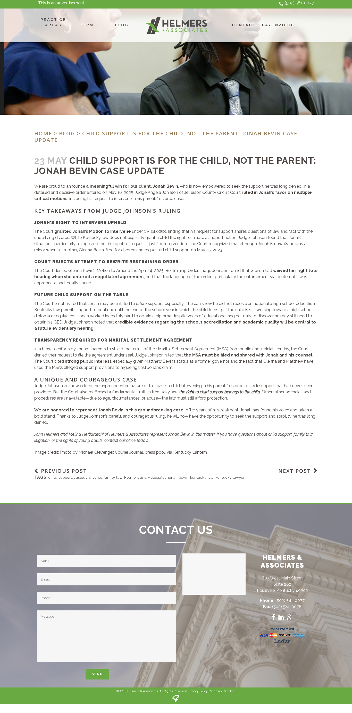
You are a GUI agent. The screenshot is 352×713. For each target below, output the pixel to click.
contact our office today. (126, 440)
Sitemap (216, 691)
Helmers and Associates (145, 477)
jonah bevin (178, 477)
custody (81, 477)
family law (113, 477)
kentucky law (202, 477)
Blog (67, 133)
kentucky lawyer (230, 477)
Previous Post (64, 470)
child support (60, 477)
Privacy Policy (198, 691)
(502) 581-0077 (299, 3)
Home (43, 133)
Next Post (294, 470)
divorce (95, 477)
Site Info (229, 691)
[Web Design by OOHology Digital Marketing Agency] (175, 700)
